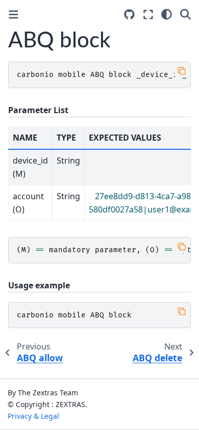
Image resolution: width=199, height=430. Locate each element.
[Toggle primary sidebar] (13, 14)
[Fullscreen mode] (148, 14)
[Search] (185, 14)
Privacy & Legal (33, 416)
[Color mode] (166, 14)
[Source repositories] (129, 14)
